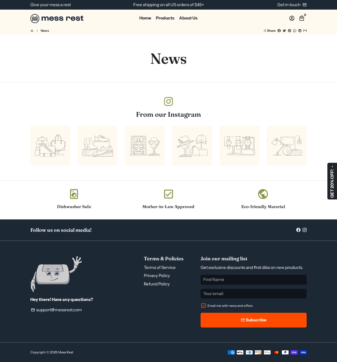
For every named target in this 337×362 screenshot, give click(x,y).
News (45, 31)
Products (165, 18)
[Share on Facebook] (279, 31)
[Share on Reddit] (299, 31)
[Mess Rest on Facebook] (298, 229)
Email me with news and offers (230, 306)
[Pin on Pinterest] (289, 31)
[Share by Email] (305, 31)
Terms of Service (160, 267)
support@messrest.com (56, 309)
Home (145, 18)
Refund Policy (157, 283)
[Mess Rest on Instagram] (168, 101)
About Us (188, 18)
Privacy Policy (157, 275)
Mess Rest (65, 352)
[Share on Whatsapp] (294, 31)
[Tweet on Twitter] (284, 31)
